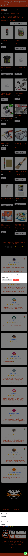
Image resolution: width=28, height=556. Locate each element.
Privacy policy (4, 513)
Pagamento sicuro (5, 521)
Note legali (4, 519)
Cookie (3, 524)
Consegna (3, 516)
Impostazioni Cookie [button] (7, 279)
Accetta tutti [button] (15, 279)
